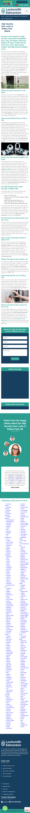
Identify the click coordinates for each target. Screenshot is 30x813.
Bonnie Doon (23, 647)
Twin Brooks (23, 636)
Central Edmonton (10, 520)
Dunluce (8, 571)
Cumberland (9, 567)
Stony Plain (8, 545)
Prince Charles (9, 599)
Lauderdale (8, 588)
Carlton (7, 564)
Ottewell (22, 674)
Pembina (8, 598)
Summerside (23, 680)
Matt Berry (8, 666)
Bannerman (8, 618)
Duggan (22, 574)
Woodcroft (8, 610)
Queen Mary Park (10, 707)
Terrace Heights (24, 683)
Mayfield (8, 591)
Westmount (8, 609)
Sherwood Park (9, 542)
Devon (7, 534)
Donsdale (8, 725)
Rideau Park (23, 620)
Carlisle (8, 563)
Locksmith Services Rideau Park (12, 16)
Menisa (22, 707)
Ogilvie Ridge (24, 609)
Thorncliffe (23, 536)
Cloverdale (23, 653)
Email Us (6, 802)
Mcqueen (8, 593)
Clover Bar (23, 652)
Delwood (8, 637)
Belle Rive (8, 617)
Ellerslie (22, 655)
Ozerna (7, 680)
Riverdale (8, 709)
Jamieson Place (24, 507)
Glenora (8, 574)
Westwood (8, 714)
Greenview (23, 698)
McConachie (9, 669)
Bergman (8, 625)
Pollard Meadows (25, 715)
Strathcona (23, 628)
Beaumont (8, 532)
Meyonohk (23, 711)
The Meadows (24, 685)
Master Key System (7, 768)
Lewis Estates (24, 512)
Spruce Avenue (9, 712)
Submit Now (15, 359)
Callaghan (23, 569)
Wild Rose (23, 690)
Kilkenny (8, 658)
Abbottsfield (9, 612)
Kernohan (8, 655)
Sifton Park (8, 685)
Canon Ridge (9, 629)
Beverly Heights (9, 626)
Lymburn (23, 513)
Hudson (8, 580)
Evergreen (8, 642)
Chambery (8, 566)
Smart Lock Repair (7, 773)
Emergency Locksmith (8, 794)
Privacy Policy (6, 784)
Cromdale (8, 636)
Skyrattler (23, 625)
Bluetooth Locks (6, 786)
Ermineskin (23, 577)
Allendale (23, 550)
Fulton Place (23, 658)
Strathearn (23, 679)
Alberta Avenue (9, 690)
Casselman (8, 631)
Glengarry (8, 645)
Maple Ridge (23, 672)
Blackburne (23, 558)
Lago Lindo (8, 664)
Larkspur (23, 669)
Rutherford (23, 623)
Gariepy (8, 726)
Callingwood (9, 718)
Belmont (8, 621)
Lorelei (7, 590)
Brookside (23, 566)
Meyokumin (23, 709)
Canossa (8, 561)
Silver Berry (23, 677)
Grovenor (8, 577)
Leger (22, 598)
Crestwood (8, 722)
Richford (22, 618)
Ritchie (22, 676)
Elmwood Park (9, 699)
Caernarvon (8, 556)
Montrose (8, 674)
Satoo (22, 720)
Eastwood (8, 698)
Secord (22, 528)
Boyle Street (9, 691)
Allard (22, 548)
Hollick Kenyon (9, 652)
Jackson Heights (24, 701)
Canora (7, 559)
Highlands (8, 650)
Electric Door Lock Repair (8, 771)
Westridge (23, 547)
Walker (22, 688)
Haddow (22, 586)
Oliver (7, 703)
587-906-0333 (22, 2)
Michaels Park (24, 712)
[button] (12, 438)
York (7, 688)
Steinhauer (23, 626)
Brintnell (8, 628)
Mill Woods (8, 523)
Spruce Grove (9, 544)
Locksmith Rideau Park (14, 811)
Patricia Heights (24, 523)
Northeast (8, 526)
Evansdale (8, 641)
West (7, 529)
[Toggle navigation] (26, 11)
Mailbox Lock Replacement (9, 791)
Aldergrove (8, 715)
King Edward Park (25, 668)
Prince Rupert (9, 706)
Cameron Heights (10, 720)
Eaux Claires (9, 639)
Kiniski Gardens (24, 704)
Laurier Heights (24, 510)
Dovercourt (8, 569)
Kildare (7, 656)
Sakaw (22, 718)
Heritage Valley (24, 591)
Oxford (7, 596)
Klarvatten (8, 663)
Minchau (23, 714)
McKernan (23, 607)
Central (7, 528)
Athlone (8, 547)
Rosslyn (8, 601)
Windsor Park (24, 642)
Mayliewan (8, 668)
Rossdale (8, 711)
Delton (7, 696)
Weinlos (22, 726)
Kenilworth (23, 666)
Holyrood (23, 663)
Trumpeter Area (9, 606)
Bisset (22, 691)
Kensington (8, 583)
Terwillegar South (25, 631)
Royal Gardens (24, 621)
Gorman (8, 647)
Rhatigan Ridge (24, 617)
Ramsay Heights (24, 615)
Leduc (7, 539)
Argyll (22, 644)
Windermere (23, 641)
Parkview (23, 521)
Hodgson (23, 593)
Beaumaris (8, 551)
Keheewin (23, 594)
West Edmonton (9, 521)
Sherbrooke (8, 602)
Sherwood (23, 529)
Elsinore (8, 572)
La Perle (22, 509)
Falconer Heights (24, 579)
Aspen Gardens (24, 553)
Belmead (8, 717)
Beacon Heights (10, 615)
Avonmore (23, 645)
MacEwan (23, 601)
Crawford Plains (24, 693)
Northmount (9, 677)
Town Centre (23, 687)
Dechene (8, 723)
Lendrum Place (24, 599)
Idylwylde (23, 664)
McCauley (8, 701)
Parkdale (8, 704)
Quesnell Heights (24, 524)
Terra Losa (23, 532)
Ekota (22, 696)
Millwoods (8, 531)
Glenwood (23, 504)
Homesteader (9, 653)
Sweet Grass (24, 629)
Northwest (8, 524)
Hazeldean (23, 661)
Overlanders (9, 679)
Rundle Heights (9, 682)
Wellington (8, 607)
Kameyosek (23, 703)
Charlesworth (24, 650)
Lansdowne (23, 596)
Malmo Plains (24, 606)
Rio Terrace (23, 526)
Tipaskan (23, 723)
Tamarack (23, 682)
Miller (7, 672)
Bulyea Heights (24, 567)
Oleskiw (22, 518)
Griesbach (8, 575)
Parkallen (23, 610)
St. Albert (8, 540)
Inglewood (8, 582)
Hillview (22, 699)
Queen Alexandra (24, 614)
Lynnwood (23, 515)
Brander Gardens (24, 564)
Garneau (22, 580)
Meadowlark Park (24, 517)
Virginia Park (9, 687)
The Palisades (9, 604)
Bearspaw (23, 555)
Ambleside (23, 551)
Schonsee (8, 683)
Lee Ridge (23, 706)
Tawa (22, 722)
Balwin (7, 614)
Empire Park (23, 575)
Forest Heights (24, 656)
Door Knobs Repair (7, 776)
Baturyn (8, 550)
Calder (7, 558)
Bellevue (8, 620)
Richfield (23, 717)
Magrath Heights (24, 604)
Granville (23, 505)
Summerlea (23, 531)
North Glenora (9, 594)
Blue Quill (23, 561)
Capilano (23, 649)
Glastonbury (9, 728)
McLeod (8, 671)
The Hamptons (24, 534)
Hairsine (8, 649)
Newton (8, 676)
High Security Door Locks (8, 765)
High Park (8, 579)
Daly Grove (23, 695)
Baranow (8, 548)
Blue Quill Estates (25, 563)
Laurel (22, 671)
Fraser (7, 644)
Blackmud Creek (24, 559)
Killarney (8, 660)
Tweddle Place (24, 725)
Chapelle (23, 572)
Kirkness (8, 661)
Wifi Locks (5, 789)
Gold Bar (23, 660)
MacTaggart (23, 602)
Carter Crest (23, 571)
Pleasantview (24, 612)
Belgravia (23, 556)
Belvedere (8, 623)
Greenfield (23, 585)
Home (2, 16)
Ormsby (22, 520)
